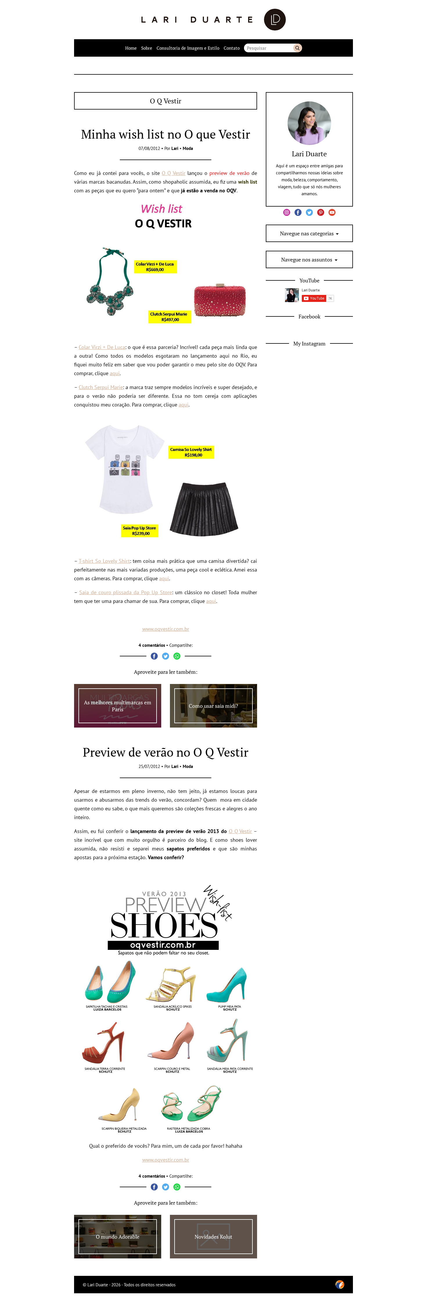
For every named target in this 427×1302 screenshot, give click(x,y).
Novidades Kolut (213, 1236)
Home (131, 48)
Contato (232, 48)
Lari (174, 148)
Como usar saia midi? (213, 705)
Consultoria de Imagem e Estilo (188, 48)
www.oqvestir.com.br (165, 629)
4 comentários (152, 645)
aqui (115, 373)
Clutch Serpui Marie (101, 387)
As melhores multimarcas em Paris (117, 706)
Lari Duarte (309, 153)
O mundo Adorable (117, 1236)
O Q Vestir (173, 173)
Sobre (146, 48)
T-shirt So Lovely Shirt (104, 561)
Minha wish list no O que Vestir (165, 134)
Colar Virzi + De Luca (102, 347)
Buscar (297, 48)
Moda (188, 148)
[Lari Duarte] (213, 20)
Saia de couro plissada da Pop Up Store (125, 592)
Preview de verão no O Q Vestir (165, 752)
